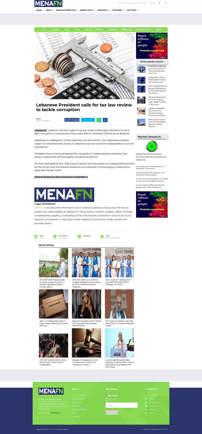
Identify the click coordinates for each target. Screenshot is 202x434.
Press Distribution (65, 10)
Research (102, 10)
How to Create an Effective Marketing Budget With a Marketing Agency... (150, 186)
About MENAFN (78, 409)
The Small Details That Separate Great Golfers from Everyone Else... (150, 174)
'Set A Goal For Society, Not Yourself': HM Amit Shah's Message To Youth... (117, 282)
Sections (131, 10)
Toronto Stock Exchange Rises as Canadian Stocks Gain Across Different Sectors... (152, 180)
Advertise (76, 406)
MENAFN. (52, 429)
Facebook (153, 395)
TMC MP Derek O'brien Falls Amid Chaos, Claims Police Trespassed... (53, 362)
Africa (87, 29)
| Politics (98, 29)
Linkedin (153, 409)
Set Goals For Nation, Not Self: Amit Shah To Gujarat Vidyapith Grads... (120, 323)
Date (38, 119)
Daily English (112, 396)
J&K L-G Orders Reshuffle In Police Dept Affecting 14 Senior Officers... (54, 323)
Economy (113, 29)
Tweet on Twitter (88, 120)
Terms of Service (79, 395)
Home (38, 10)
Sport (157, 29)
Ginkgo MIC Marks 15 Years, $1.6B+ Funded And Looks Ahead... (157, 79)
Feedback (76, 416)
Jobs (74, 413)
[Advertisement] (101, 19)
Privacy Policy (77, 399)
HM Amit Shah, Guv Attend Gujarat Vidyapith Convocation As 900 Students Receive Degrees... (86, 283)
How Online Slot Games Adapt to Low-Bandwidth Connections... (150, 167)
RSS (151, 413)
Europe (55, 29)
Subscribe (112, 412)
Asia (77, 29)
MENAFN (40, 130)
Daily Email (153, 406)
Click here (55, 413)
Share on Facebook (72, 120)
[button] (159, 3)
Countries (117, 10)
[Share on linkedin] (105, 120)
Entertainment (139, 29)
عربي (152, 3)
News (48, 10)
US (41, 29)
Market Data (86, 10)
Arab (67, 29)
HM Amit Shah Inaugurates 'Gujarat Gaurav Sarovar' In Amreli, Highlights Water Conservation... (52, 283)
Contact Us (76, 402)
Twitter (152, 399)
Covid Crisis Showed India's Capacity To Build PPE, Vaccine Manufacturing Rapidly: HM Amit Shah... (119, 363)
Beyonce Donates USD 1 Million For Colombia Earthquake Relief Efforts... (86, 323)
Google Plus (154, 402)
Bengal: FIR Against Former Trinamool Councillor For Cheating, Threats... (85, 362)
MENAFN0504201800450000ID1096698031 (61, 176)
